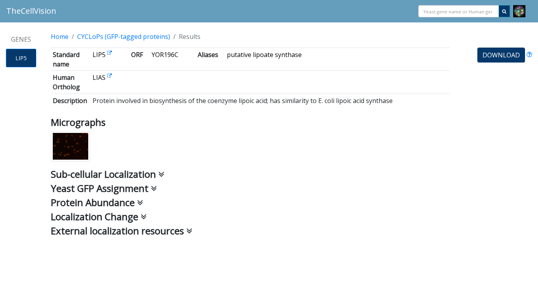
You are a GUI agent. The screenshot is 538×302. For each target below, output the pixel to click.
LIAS (100, 77)
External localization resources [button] (118, 230)
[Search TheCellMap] (519, 11)
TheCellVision (31, 11)
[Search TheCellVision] (504, 11)
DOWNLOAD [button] (501, 55)
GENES (21, 39)
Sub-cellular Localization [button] (104, 174)
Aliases (208, 54)
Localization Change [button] (96, 216)
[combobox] (458, 11)
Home (60, 36)
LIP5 (21, 58)
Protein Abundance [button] (94, 202)
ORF (137, 54)
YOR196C (165, 54)
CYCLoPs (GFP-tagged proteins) (123, 36)
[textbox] (459, 12)
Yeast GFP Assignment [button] (101, 188)
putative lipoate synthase (264, 54)
